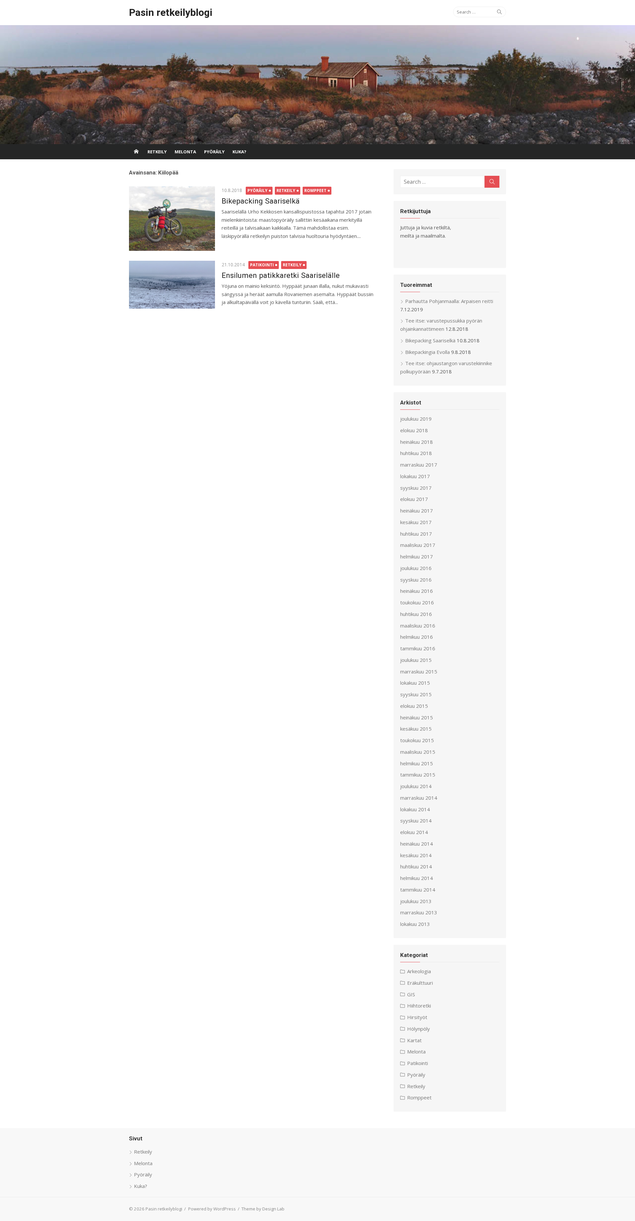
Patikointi (262, 265)
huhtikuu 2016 (416, 614)
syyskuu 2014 (416, 820)
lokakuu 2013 (415, 924)
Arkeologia (419, 971)
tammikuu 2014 (417, 889)
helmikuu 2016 (416, 636)
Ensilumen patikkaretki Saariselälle (281, 275)
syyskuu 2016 (416, 579)
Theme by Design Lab (262, 1209)
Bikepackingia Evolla (427, 352)
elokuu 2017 (414, 499)
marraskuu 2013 (418, 912)
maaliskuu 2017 (417, 545)
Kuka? (239, 152)
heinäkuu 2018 (416, 442)
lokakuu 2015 (415, 682)
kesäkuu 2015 (416, 728)
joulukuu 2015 (416, 660)
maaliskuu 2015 (417, 751)
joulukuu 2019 (416, 418)
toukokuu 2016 (417, 602)
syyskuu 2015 (416, 694)
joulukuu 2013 (416, 901)
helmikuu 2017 (416, 556)
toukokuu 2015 (417, 740)
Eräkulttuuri (420, 982)
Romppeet (315, 190)
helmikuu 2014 (416, 878)
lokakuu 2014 (415, 809)
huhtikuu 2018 (416, 453)
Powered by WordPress (212, 1209)
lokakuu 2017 (415, 476)
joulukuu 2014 (416, 786)
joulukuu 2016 (416, 568)
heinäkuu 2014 (416, 843)
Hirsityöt (417, 1017)
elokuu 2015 (414, 706)
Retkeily (157, 152)
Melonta (185, 152)
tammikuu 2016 (417, 648)
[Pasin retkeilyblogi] (317, 84)
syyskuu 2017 (416, 487)
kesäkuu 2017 (416, 522)
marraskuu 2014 (418, 797)
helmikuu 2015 (416, 763)
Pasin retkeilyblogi (170, 12)
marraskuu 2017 (418, 464)
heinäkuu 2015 (416, 717)
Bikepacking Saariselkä (261, 201)
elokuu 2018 (414, 430)
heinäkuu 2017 (416, 510)
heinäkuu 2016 (416, 591)
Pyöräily (214, 152)
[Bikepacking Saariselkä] (172, 218)
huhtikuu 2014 (416, 866)
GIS (411, 994)
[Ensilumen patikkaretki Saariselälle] (172, 285)
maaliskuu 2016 (417, 625)
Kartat (414, 1040)
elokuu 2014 (414, 832)
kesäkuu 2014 (416, 855)
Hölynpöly (418, 1028)
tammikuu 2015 (417, 774)
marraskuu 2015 (418, 671)
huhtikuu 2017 (416, 533)
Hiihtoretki (419, 1005)
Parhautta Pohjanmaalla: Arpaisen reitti (449, 301)
